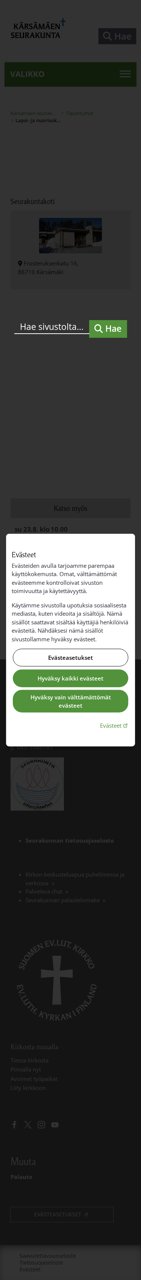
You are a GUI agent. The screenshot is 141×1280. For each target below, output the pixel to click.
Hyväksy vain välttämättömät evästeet (70, 701)
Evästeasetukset (70, 657)
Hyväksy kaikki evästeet (70, 678)
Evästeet (114, 725)
